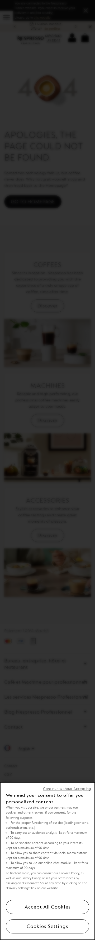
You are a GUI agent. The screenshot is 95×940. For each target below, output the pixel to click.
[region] (47, 861)
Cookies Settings (47, 926)
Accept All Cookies (48, 907)
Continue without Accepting (67, 788)
